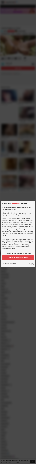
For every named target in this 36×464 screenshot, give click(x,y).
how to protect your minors (9, 263)
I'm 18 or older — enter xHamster (18, 257)
